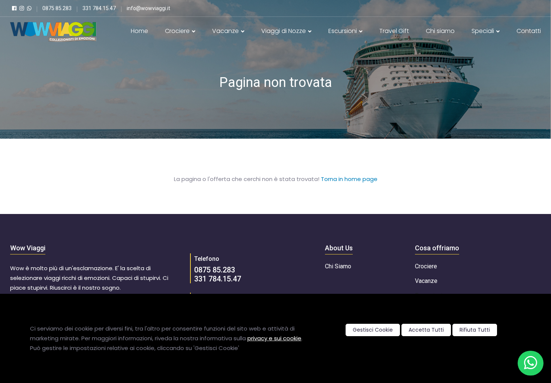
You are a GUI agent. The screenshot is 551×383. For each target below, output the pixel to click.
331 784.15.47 (217, 278)
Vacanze (226, 31)
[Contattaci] (531, 363)
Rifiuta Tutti (475, 330)
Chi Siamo (338, 266)
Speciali (484, 31)
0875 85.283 (214, 269)
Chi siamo (440, 31)
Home (139, 31)
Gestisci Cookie (373, 330)
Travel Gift (394, 31)
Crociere (178, 31)
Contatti (529, 31)
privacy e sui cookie (274, 338)
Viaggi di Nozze (284, 31)
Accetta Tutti (426, 330)
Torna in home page (349, 179)
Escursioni (343, 31)
